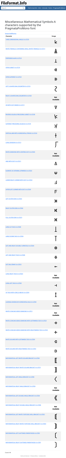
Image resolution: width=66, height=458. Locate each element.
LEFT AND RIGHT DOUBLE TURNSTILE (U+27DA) (20, 246)
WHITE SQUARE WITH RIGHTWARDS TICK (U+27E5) (21, 349)
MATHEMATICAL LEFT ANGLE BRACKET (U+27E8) (20, 377)
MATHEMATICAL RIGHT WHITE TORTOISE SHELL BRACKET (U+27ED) (26, 424)
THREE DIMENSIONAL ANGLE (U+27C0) (17, 39)
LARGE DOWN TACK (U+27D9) (14, 236)
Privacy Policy (34, 456)
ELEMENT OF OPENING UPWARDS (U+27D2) (19, 171)
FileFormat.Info (32, 8)
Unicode (44, 8)
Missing (14, 33)
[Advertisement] (34, 15)
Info (39, 8)
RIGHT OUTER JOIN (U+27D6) (14, 208)
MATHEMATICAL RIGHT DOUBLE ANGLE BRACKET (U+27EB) (23, 405)
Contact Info (42, 456)
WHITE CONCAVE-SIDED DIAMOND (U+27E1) (19, 311)
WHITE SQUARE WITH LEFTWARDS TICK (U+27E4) (20, 339)
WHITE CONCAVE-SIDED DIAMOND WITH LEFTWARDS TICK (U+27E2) (26, 321)
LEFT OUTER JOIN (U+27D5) (14, 199)
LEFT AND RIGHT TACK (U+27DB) (15, 255)
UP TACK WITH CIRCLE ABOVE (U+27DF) (17, 292)
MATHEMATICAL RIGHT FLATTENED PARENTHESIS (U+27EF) (23, 442)
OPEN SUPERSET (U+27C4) (13, 77)
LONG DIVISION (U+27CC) (13, 142)
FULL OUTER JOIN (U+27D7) (14, 217)
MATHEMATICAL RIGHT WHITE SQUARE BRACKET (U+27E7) (23, 367)
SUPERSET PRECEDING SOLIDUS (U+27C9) (18, 124)
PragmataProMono (59, 8)
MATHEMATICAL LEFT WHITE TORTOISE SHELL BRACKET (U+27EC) (25, 414)
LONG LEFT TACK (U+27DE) (14, 283)
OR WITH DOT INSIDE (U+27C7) (15, 105)
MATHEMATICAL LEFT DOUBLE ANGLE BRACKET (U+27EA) (23, 396)
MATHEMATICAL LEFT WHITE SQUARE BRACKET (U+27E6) (23, 358)
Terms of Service (24, 456)
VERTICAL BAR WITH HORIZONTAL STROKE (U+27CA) (21, 133)
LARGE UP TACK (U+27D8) (13, 227)
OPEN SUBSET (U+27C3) (13, 67)
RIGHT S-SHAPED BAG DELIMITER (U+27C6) (19, 96)
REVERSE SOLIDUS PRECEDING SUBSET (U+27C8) (20, 114)
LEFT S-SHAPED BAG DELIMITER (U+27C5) (18, 86)
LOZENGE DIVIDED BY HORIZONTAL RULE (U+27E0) (21, 302)
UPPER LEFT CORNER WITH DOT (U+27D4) (18, 189)
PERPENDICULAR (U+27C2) (14, 58)
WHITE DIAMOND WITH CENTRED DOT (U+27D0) (20, 152)
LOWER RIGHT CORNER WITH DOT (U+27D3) (19, 180)
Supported (8, 33)
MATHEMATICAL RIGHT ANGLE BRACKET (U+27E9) (20, 386)
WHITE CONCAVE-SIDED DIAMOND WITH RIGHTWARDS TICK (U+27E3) (27, 330)
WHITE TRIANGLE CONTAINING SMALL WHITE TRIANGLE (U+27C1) (25, 49)
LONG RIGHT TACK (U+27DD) (14, 274)
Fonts (50, 8)
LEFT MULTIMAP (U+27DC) (13, 264)
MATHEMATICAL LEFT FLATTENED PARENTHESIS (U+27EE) (23, 433)
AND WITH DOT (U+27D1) (13, 161)
